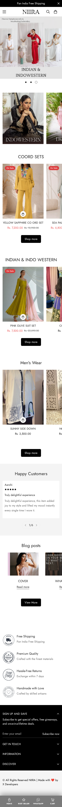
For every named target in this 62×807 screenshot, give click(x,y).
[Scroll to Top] (55, 788)
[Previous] (25, 525)
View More (31, 602)
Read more (23, 587)
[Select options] (23, 214)
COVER (23, 581)
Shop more (31, 239)
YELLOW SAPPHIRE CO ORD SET (23, 223)
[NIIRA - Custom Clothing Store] (31, 11)
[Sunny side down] (23, 397)
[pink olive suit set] (23, 294)
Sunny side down (23, 429)
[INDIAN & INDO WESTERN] (23, 118)
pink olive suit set (23, 326)
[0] (55, 12)
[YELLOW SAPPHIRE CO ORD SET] (23, 191)
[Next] (36, 525)
